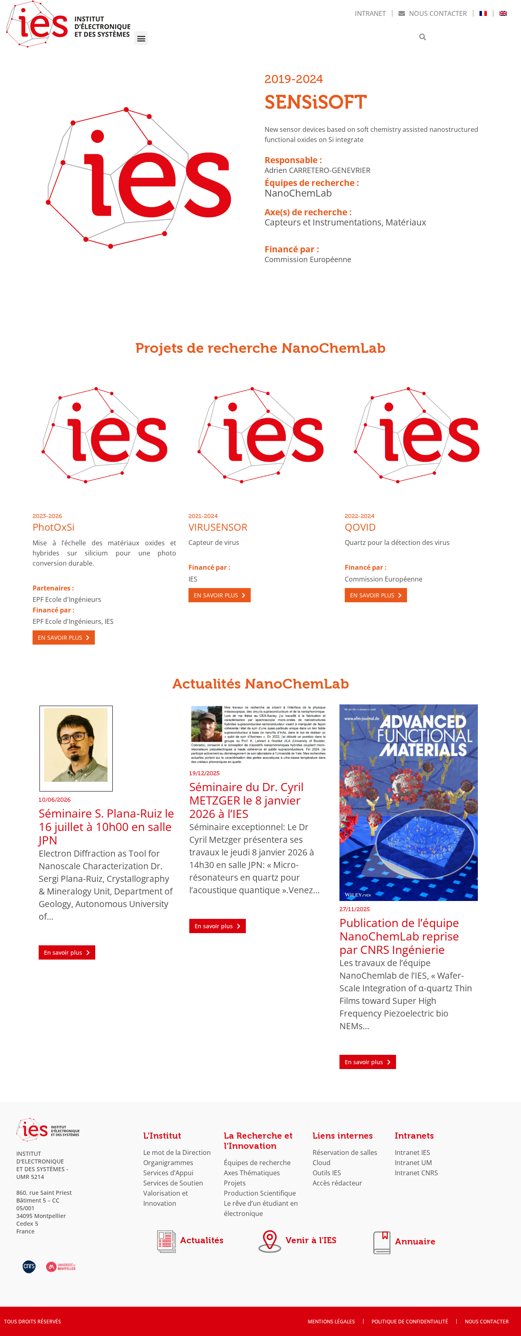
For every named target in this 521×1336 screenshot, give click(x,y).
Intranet (370, 13)
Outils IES (327, 1172)
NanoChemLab (298, 192)
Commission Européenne (308, 259)
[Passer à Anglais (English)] (503, 13)
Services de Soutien (173, 1183)
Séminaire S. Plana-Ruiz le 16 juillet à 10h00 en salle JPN (106, 827)
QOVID (360, 527)
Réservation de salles (345, 1152)
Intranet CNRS (416, 1172)
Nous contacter (438, 13)
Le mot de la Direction (177, 1152)
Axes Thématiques (252, 1172)
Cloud (322, 1162)
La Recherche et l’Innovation (258, 1141)
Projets (235, 1183)
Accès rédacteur (337, 1183)
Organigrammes (168, 1162)
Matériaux (405, 222)
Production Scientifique (260, 1193)
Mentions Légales (331, 1321)
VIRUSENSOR (217, 527)
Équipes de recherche (257, 1162)
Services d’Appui (168, 1172)
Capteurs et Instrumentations (323, 222)
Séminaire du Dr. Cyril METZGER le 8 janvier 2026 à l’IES (246, 800)
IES (109, 621)
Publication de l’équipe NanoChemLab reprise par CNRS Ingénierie (399, 936)
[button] (141, 38)
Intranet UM (413, 1162)
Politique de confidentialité (410, 1321)
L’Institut (162, 1136)
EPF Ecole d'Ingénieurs (67, 599)
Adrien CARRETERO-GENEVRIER (317, 170)
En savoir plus (61, 637)
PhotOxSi (53, 527)
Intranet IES (412, 1152)
